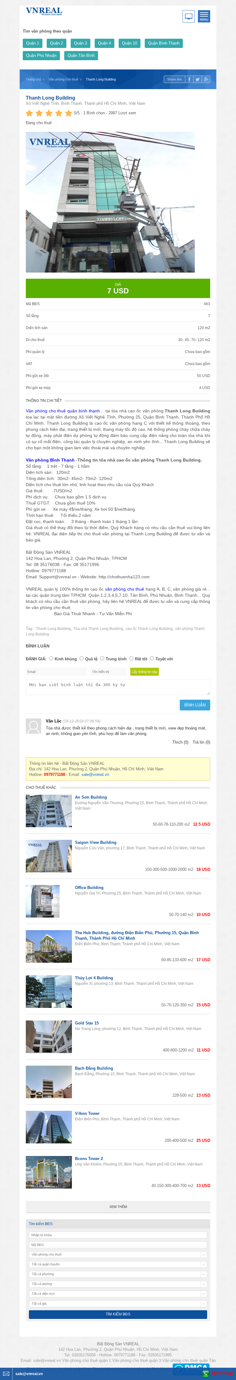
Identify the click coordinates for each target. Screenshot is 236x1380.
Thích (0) (180, 742)
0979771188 (222, 1373)
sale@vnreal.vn (95, 774)
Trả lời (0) (201, 742)
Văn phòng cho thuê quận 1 (86, 1360)
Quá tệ (91, 659)
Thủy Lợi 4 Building (94, 978)
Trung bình (116, 659)
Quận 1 (32, 43)
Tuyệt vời (164, 659)
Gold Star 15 (87, 1023)
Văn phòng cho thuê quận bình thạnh (63, 410)
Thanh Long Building (50, 97)
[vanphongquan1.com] (44, 10)
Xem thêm (118, 1207)
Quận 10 (129, 43)
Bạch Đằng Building (94, 1068)
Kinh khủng (66, 659)
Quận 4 (104, 43)
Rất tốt (141, 659)
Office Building (89, 887)
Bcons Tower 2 (89, 1158)
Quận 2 (56, 43)
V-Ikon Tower (87, 1113)
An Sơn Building (91, 797)
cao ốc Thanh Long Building (149, 629)
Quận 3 (80, 43)
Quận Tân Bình (81, 55)
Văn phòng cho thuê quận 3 (136, 1360)
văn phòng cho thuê (124, 589)
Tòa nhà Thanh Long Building (98, 629)
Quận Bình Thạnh (163, 43)
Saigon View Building (95, 842)
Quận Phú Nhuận (41, 55)
